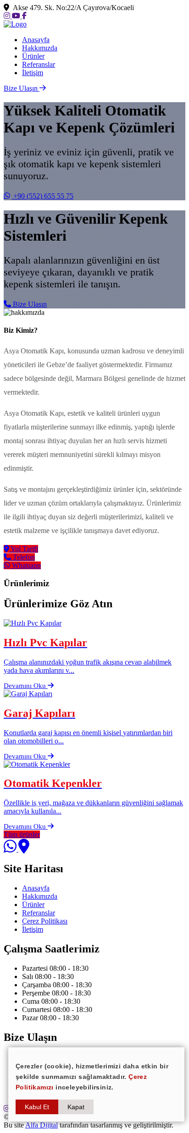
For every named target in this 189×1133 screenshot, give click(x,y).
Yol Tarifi (23, 549)
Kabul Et (37, 1107)
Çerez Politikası (44, 921)
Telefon (23, 557)
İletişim (32, 73)
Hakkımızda (39, 48)
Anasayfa (36, 40)
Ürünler (33, 56)
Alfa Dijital (41, 1125)
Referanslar (38, 64)
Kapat (75, 1107)
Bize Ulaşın (29, 304)
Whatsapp (25, 565)
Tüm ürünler (22, 834)
